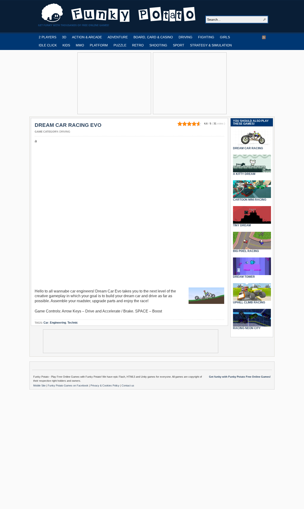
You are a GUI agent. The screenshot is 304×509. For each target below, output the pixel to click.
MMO (80, 45)
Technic (72, 322)
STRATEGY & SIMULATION (211, 45)
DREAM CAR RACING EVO (68, 125)
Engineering (58, 322)
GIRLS (225, 37)
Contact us (128, 385)
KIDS (66, 45)
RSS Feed (264, 37)
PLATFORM (99, 45)
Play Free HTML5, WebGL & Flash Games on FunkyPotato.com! (119, 13)
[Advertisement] (114, 83)
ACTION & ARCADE (87, 37)
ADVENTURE (118, 37)
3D (64, 37)
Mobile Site (39, 385)
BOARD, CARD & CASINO (153, 37)
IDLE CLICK (48, 45)
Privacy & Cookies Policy (105, 385)
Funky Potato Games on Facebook (68, 385)
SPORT (178, 45)
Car (45, 322)
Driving (64, 131)
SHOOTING (158, 45)
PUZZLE (120, 45)
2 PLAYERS (47, 37)
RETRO (138, 45)
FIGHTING (206, 37)
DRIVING (185, 37)
